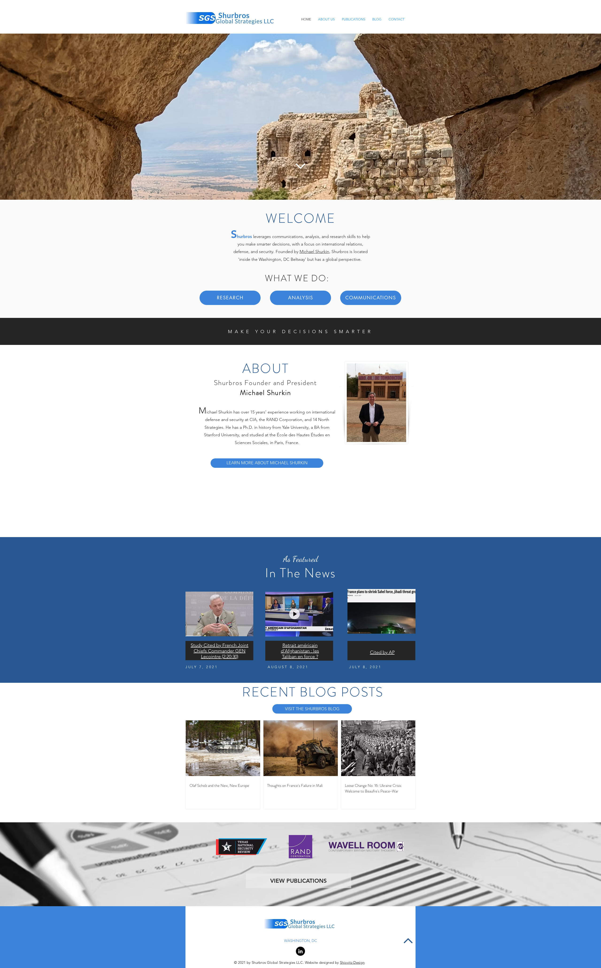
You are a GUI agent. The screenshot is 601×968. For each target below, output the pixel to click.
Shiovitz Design (352, 962)
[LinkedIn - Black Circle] (300, 951)
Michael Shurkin (314, 251)
